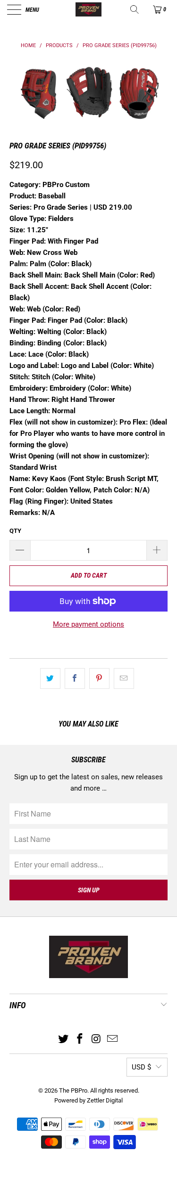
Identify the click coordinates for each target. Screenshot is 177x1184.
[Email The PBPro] (113, 1039)
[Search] (135, 9)
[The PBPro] (88, 9)
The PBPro (73, 1090)
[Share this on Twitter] (50, 678)
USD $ (141, 1067)
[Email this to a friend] (124, 678)
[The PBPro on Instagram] (96, 1039)
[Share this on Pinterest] (99, 678)
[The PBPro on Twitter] (64, 1039)
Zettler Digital (105, 1100)
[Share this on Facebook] (75, 678)
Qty (15, 530)
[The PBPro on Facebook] (80, 1039)
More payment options (88, 624)
